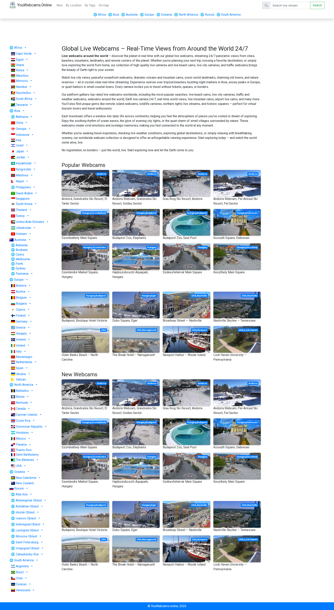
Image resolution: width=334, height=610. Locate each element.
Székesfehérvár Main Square (182, 272)
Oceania (164, 14)
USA (19, 466)
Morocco (22, 81)
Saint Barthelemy (27, 454)
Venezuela (23, 590)
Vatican (21, 379)
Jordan (20, 157)
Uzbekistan (23, 228)
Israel (20, 145)
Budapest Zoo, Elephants (129, 238)
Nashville (202, 295)
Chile (19, 578)
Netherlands (24, 362)
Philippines (23, 187)
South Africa (24, 99)
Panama (21, 444)
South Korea (24, 204)
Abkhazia (22, 117)
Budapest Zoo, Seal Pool (179, 238)
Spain (19, 368)
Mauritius (22, 75)
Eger (153, 295)
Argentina (22, 566)
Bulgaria (21, 303)
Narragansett (149, 330)
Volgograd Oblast (27, 548)
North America (186, 14)
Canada (21, 408)
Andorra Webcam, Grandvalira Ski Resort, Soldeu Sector (134, 201)
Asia (113, 14)
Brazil (20, 572)
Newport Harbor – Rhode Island (184, 355)
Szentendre (99, 247)
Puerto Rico (24, 450)
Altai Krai (22, 494)
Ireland (20, 345)
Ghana (20, 65)
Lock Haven (250, 330)
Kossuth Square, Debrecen (231, 238)
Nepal (20, 181)
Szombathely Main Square (79, 238)
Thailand (21, 210)
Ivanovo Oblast (26, 518)
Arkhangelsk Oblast (29, 500)
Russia (207, 14)
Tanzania (22, 105)
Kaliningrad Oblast (28, 524)
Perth (19, 264)
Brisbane (22, 250)
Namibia (21, 87)
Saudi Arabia (24, 193)
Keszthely (251, 247)
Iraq (18, 140)
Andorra (21, 285)
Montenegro (24, 357)
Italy (19, 351)
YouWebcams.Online (34, 5)
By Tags (90, 5)
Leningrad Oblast (27, 530)
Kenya (20, 70)
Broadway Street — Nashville (182, 320)
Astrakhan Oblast (27, 506)
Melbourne (23, 259)
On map (104, 5)
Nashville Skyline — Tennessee (234, 320)
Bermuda (22, 402)
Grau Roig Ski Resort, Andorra (182, 199)
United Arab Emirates (30, 222)
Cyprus (20, 309)
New (59, 5)
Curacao (21, 584)
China (19, 123)
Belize (20, 396)
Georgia (21, 129)
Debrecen (251, 213)
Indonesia (22, 135)
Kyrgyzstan (23, 169)
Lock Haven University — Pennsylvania (230, 357)
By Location (74, 5)
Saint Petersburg (27, 542)
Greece (21, 327)
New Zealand (25, 483)
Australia (129, 14)
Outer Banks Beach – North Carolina (80, 357)
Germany (22, 321)
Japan (20, 151)
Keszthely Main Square (229, 272)
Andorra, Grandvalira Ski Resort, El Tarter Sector (84, 201)
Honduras (22, 432)
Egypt (20, 59)
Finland (21, 315)
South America (228, 14)
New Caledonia (26, 478)
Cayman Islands (26, 414)
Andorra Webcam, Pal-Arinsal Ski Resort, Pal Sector (235, 201)
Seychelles (23, 93)
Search (317, 5)
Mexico (21, 438)
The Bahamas (25, 460)
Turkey (20, 216)
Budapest (151, 213)
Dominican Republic (29, 426)
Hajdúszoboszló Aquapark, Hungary (130, 274)
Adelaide (22, 245)
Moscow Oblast (26, 536)
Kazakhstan (24, 163)
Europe (147, 14)
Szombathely (98, 213)
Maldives (22, 175)
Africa (99, 14)
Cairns (20, 254)
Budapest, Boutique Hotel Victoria (84, 320)
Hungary (21, 333)
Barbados (22, 391)
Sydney (21, 268)
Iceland (21, 339)
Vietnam (21, 234)
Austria (20, 291)
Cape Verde (24, 53)
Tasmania (22, 273)
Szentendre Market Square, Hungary (80, 274)
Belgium (21, 297)
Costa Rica (23, 420)
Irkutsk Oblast (25, 512)
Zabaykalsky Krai (27, 554)
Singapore (23, 199)
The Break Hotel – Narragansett (133, 355)
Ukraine (21, 374)
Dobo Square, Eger (124, 320)
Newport (202, 330)
